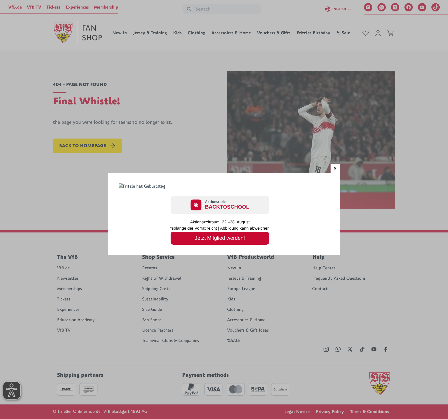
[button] (335, 168)
